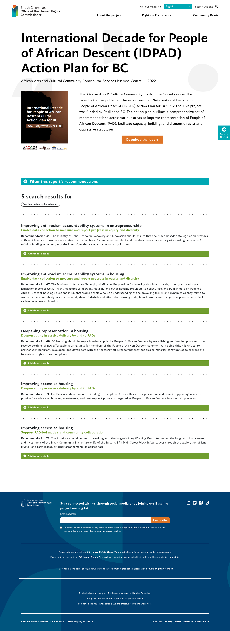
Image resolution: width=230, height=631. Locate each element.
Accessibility (202, 621)
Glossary (188, 621)
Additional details (38, 253)
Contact (157, 621)
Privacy (168, 621)
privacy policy (113, 530)
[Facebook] (201, 502)
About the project (109, 15)
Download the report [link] (140, 140)
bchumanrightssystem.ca (159, 568)
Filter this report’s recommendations (64, 181)
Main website (56, 621)
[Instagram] (207, 502)
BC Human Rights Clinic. (100, 552)
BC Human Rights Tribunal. (93, 557)
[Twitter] (195, 502)
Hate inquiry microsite (80, 621)
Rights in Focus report (157, 15)
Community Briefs (205, 15)
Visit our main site (150, 6)
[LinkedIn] (189, 502)
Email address (68, 513)
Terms (178, 621)
